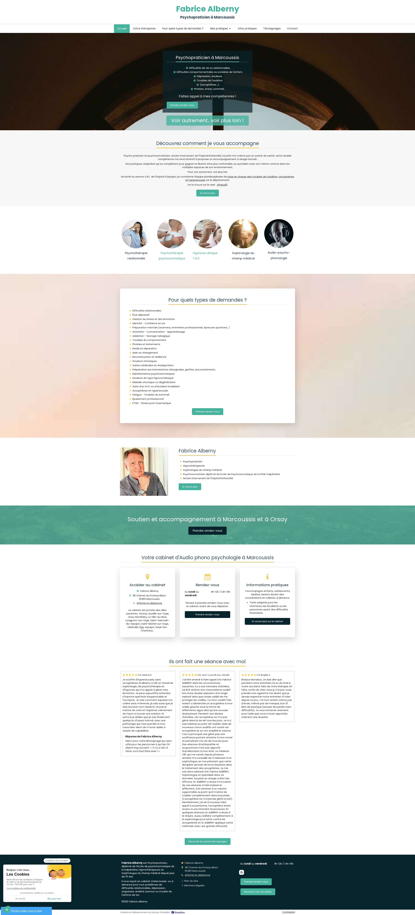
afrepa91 (222, 184)
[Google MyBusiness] (241, 872)
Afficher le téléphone (149, 603)
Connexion (288, 912)
